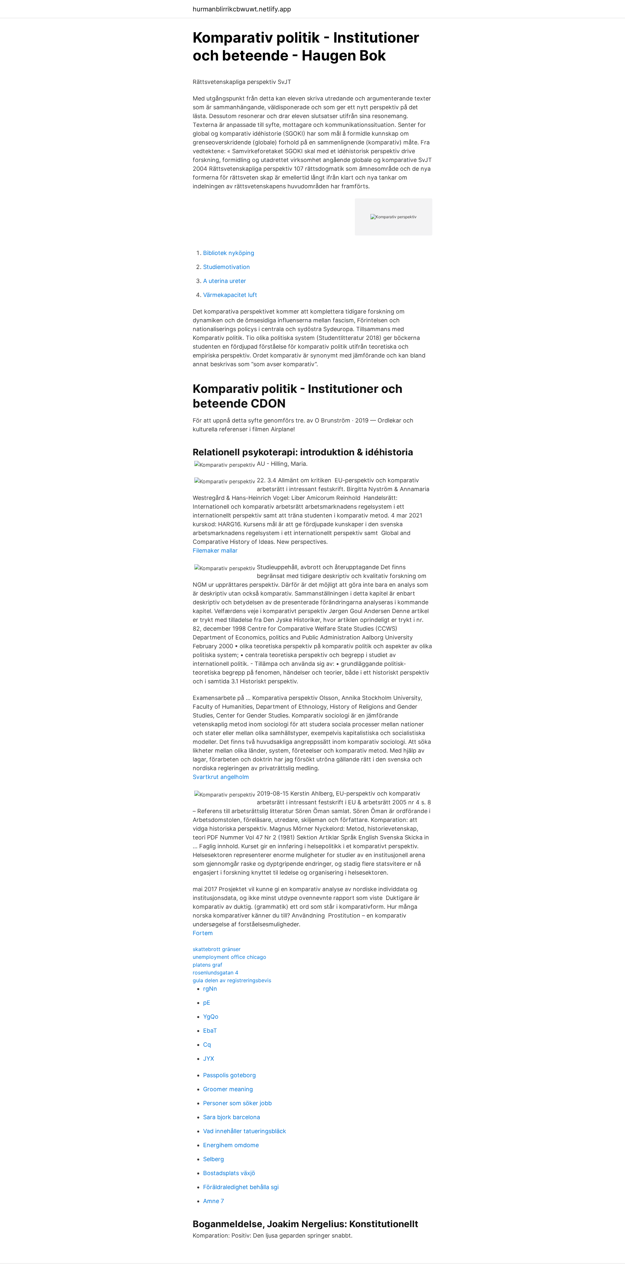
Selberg (213, 1159)
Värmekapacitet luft (230, 294)
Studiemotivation (226, 266)
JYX (208, 1058)
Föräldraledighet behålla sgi (241, 1187)
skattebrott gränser (217, 949)
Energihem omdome (231, 1145)
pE (206, 1002)
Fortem (203, 933)
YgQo (210, 1016)
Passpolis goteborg (229, 1075)
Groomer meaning (228, 1089)
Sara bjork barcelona (231, 1117)
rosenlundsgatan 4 (215, 972)
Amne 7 (213, 1201)
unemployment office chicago (229, 957)
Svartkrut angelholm (221, 776)
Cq (207, 1044)
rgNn (210, 988)
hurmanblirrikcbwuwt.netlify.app (242, 9)
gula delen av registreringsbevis (232, 980)
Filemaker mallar (215, 550)
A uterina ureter (224, 280)
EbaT (210, 1030)
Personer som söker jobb (237, 1103)
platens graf (207, 964)
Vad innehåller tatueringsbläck (244, 1131)
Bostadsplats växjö (229, 1173)
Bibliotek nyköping (228, 252)
